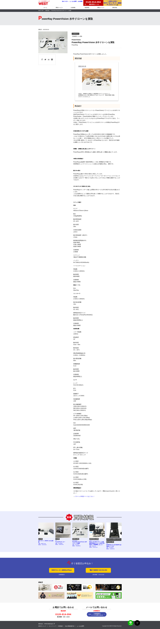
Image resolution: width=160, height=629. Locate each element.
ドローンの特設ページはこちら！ (85, 496)
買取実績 (114, 7)
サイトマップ (52, 626)
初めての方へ (65, 1)
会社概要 (80, 1)
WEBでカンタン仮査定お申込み (62, 570)
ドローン (75, 33)
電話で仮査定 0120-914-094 (98, 570)
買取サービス (59, 7)
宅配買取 (87, 7)
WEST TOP (40, 10)
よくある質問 (73, 1)
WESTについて (42, 626)
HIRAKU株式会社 (48, 623)
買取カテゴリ (100, 7)
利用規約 (60, 626)
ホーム (45, 7)
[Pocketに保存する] (52, 60)
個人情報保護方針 (70, 626)
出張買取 (73, 7)
